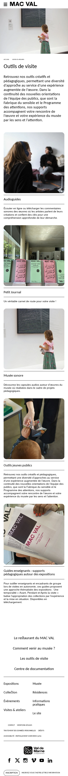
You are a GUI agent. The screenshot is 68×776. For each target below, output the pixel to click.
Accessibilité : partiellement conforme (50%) (22, 736)
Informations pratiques (41, 703)
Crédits (41, 731)
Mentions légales (24, 725)
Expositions (11, 684)
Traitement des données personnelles (20, 731)
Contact (11, 725)
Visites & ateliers (15, 710)
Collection (10, 692)
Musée (37, 684)
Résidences (40, 692)
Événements (12, 701)
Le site (37, 713)
